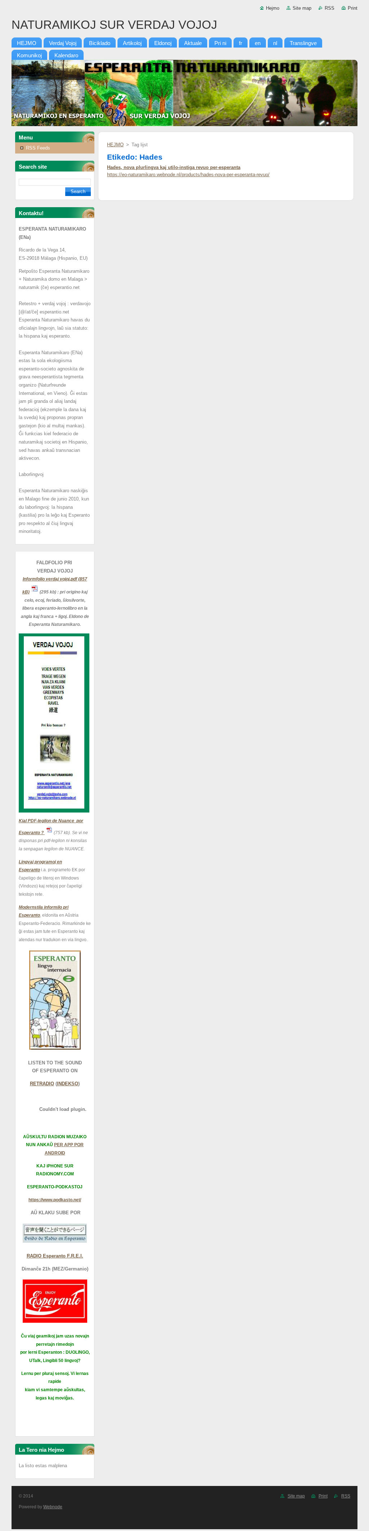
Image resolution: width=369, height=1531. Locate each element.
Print (352, 8)
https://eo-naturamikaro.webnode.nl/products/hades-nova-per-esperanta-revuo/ (188, 174)
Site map (302, 8)
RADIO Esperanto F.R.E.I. (55, 1256)
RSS (329, 8)
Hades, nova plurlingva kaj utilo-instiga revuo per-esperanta (173, 167)
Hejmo (272, 8)
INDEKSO (67, 1083)
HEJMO (115, 144)
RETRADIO (42, 1083)
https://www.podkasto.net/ (54, 1199)
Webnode (52, 1506)
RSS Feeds (38, 148)
